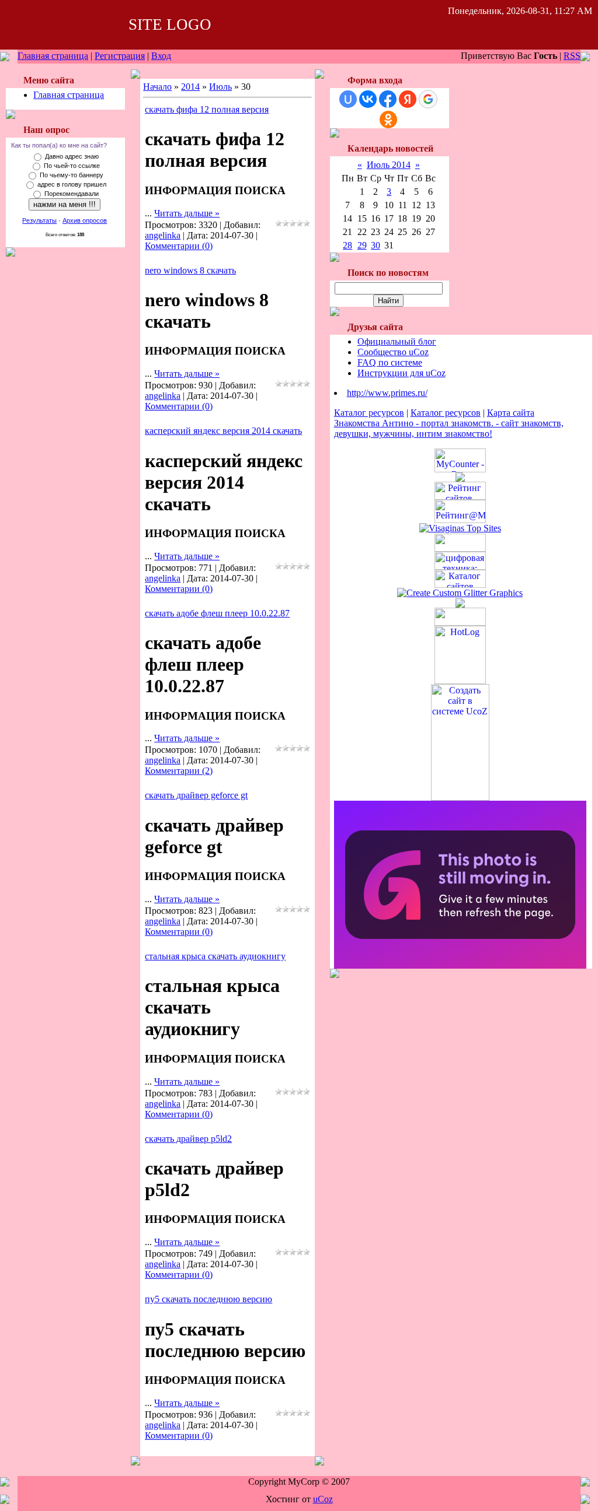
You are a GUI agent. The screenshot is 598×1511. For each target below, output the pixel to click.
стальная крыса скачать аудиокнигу (215, 956)
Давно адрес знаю (72, 156)
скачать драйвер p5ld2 (188, 1139)
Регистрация (120, 56)
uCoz (323, 1499)
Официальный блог (396, 341)
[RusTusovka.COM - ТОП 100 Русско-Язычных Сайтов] (460, 548)
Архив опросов (84, 220)
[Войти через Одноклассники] (388, 119)
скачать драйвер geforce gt (196, 795)
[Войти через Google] (428, 99)
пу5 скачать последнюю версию (208, 1299)
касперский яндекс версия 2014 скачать (223, 431)
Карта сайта (510, 413)
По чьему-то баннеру (71, 174)
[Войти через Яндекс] (407, 99)
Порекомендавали (71, 193)
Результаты (39, 220)
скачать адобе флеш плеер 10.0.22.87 (217, 613)
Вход (161, 56)
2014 (190, 87)
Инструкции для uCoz (401, 373)
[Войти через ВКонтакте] (368, 99)
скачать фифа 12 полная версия (207, 109)
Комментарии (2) (179, 771)
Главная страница (53, 56)
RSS (572, 56)
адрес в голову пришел (71, 184)
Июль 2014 (389, 165)
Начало (157, 87)
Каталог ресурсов (369, 413)
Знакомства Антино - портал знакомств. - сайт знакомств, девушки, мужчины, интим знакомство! (449, 428)
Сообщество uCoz (393, 352)
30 (375, 245)
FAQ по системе (389, 362)
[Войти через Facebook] (388, 99)
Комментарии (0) (179, 246)
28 (347, 245)
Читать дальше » (187, 213)
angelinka (162, 235)
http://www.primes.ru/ (387, 393)
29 (362, 245)
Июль (220, 87)
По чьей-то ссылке (72, 165)
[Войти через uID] (348, 99)
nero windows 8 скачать (190, 270)
